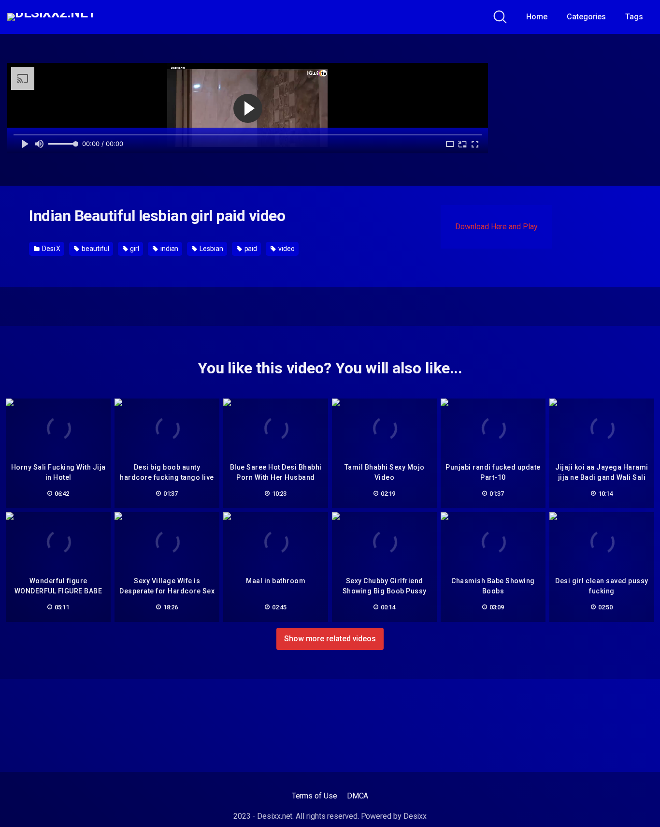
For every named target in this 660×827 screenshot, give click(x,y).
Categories (586, 16)
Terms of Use (314, 795)
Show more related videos (330, 638)
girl (134, 248)
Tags (634, 16)
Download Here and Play (496, 226)
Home (536, 16)
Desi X (50, 248)
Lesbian (210, 248)
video (286, 248)
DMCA (358, 795)
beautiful (94, 248)
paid (250, 248)
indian (168, 248)
